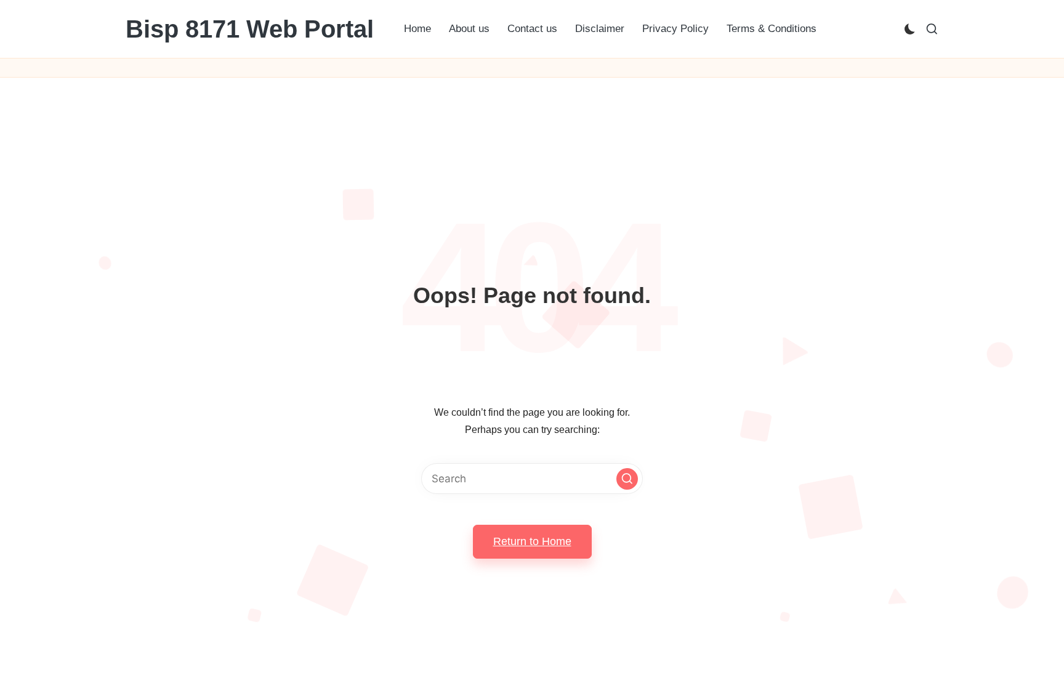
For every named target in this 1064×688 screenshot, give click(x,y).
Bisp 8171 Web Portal (250, 28)
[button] (627, 479)
